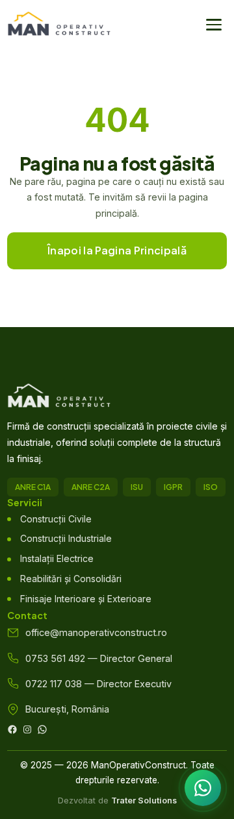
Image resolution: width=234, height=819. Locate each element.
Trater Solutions (144, 800)
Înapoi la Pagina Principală (117, 250)
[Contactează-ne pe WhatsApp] (203, 788)
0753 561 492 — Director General (98, 658)
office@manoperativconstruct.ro (96, 632)
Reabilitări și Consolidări (71, 578)
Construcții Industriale (66, 538)
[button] (214, 25)
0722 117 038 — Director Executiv (98, 683)
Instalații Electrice (57, 558)
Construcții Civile (56, 518)
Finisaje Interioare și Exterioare (85, 598)
